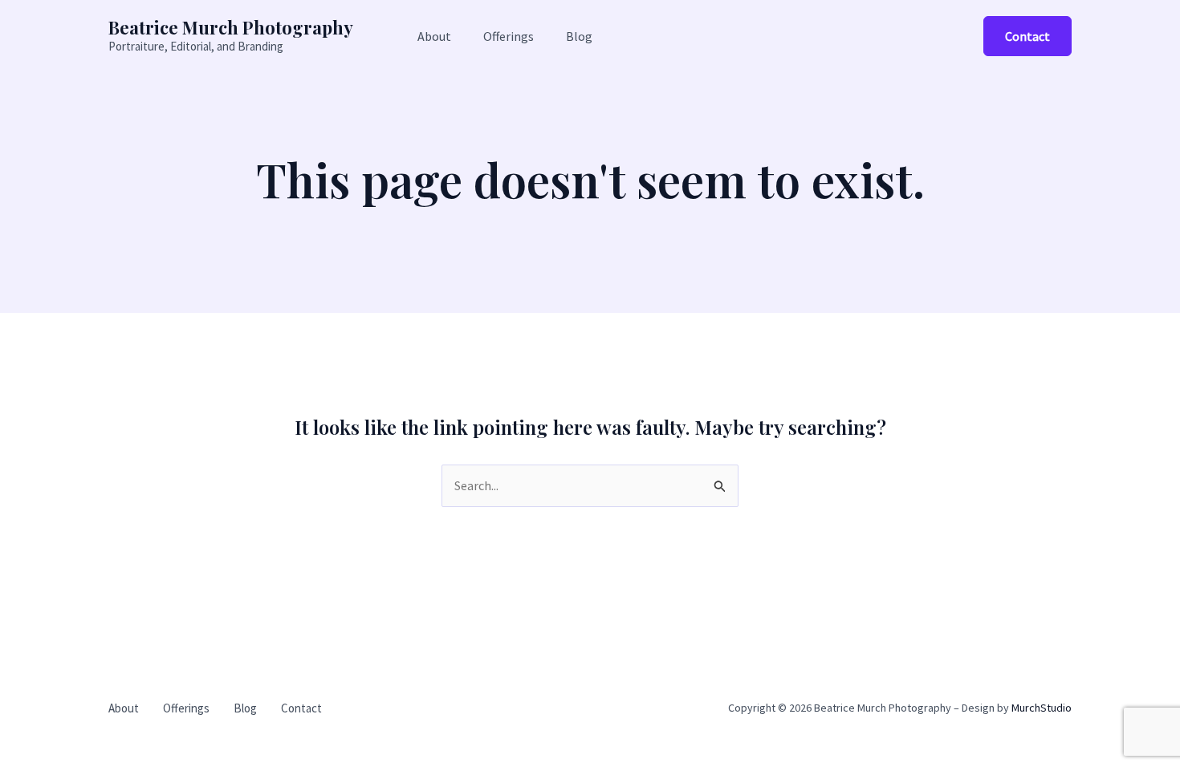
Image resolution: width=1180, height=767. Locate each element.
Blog (245, 708)
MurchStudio (1041, 707)
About (123, 708)
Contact (301, 708)
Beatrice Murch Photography (230, 27)
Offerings (186, 708)
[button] (1027, 36)
